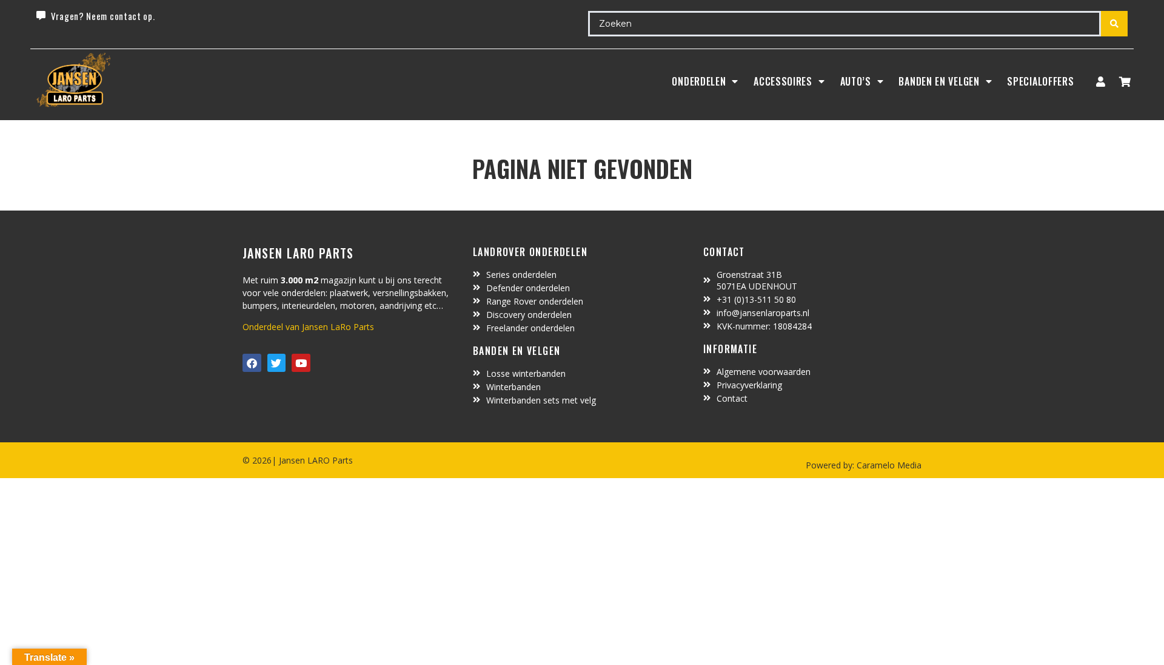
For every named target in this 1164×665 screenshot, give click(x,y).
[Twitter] (276, 363)
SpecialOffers (1040, 81)
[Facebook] (251, 363)
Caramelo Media (887, 465)
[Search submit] (1114, 23)
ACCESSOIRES (783, 81)
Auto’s (855, 81)
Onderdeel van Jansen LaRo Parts (308, 326)
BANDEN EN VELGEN (938, 81)
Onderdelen (699, 81)
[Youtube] (301, 363)
